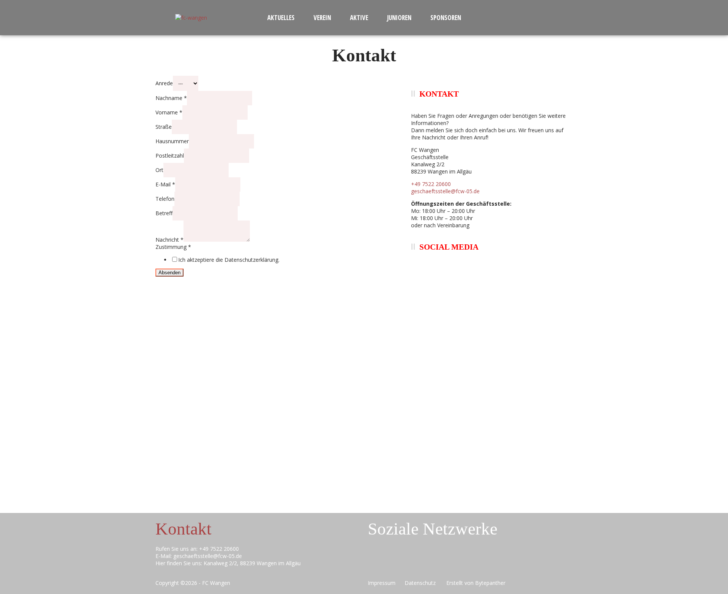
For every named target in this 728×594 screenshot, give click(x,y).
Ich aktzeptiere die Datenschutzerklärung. (228, 259)
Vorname (168, 112)
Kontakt (183, 528)
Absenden (169, 272)
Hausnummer (172, 141)
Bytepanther (490, 582)
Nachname (171, 98)
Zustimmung (173, 246)
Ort (159, 170)
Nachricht (169, 239)
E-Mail (165, 184)
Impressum (383, 582)
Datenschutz (423, 582)
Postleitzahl (169, 155)
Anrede (164, 83)
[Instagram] (440, 562)
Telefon (164, 198)
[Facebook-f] (408, 562)
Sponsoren (445, 17)
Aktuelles (281, 17)
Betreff (164, 213)
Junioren (399, 17)
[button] (283, 17)
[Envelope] (377, 562)
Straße (163, 126)
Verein (322, 17)
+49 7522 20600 (431, 184)
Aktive (359, 17)
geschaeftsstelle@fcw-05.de (445, 191)
